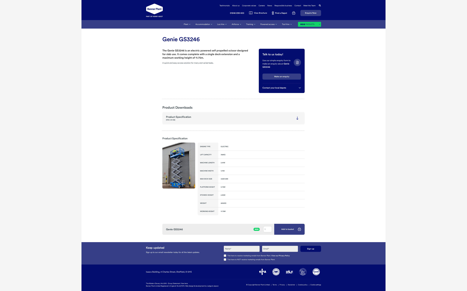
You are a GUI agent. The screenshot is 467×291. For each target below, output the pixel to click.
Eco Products (310, 24)
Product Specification (178, 116)
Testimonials (225, 5)
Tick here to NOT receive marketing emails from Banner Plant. (251, 259)
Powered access (267, 24)
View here (184, 283)
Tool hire (285, 24)
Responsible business (283, 5)
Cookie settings (315, 285)
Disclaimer (291, 285)
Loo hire (220, 24)
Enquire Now (310, 13)
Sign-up (310, 249)
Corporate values (249, 5)
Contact (297, 5)
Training (249, 24)
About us (236, 5)
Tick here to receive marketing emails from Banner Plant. (258, 256)
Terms (275, 285)
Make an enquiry (281, 76)
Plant (186, 24)
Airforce (235, 24)
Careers (262, 5)
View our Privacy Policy (280, 256)
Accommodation (202, 24)
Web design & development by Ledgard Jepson (202, 286)
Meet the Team (309, 5)
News (269, 5)
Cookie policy (303, 285)
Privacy (282, 285)
